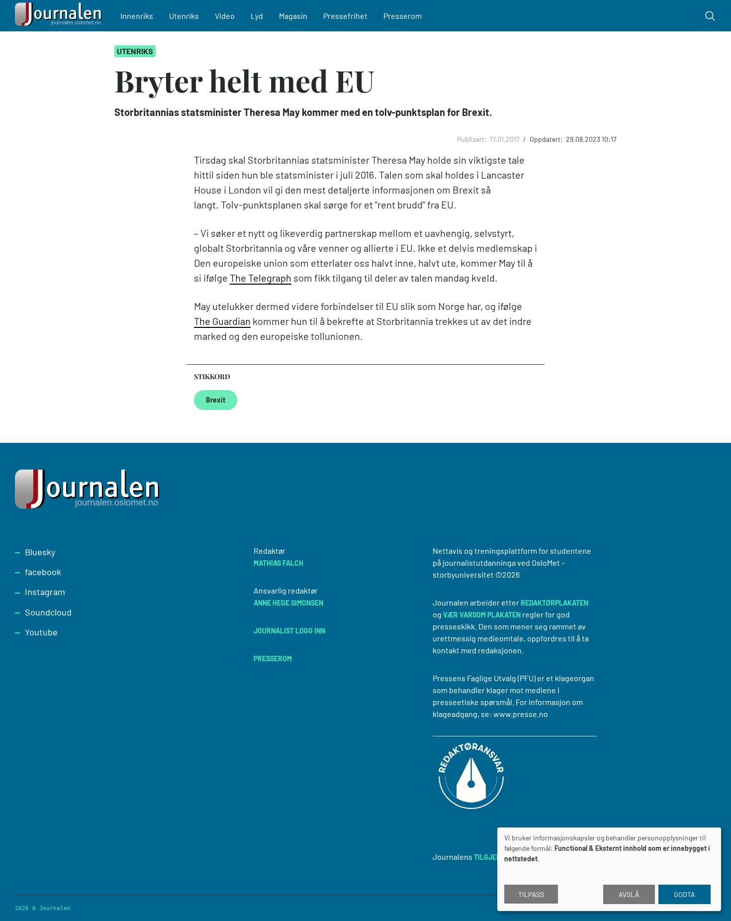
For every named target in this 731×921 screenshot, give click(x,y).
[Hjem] (59, 15)
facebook (43, 571)
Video (225, 15)
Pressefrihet (345, 15)
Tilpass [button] (531, 894)
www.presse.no (520, 713)
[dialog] (609, 869)
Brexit (215, 400)
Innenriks (136, 15)
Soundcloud (48, 612)
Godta (684, 894)
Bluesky (40, 551)
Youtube (41, 631)
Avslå (629, 894)
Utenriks (184, 15)
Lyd (257, 15)
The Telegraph (260, 278)
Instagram (45, 591)
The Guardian (222, 321)
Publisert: (472, 139)
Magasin (293, 15)
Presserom (402, 15)
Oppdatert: (547, 139)
